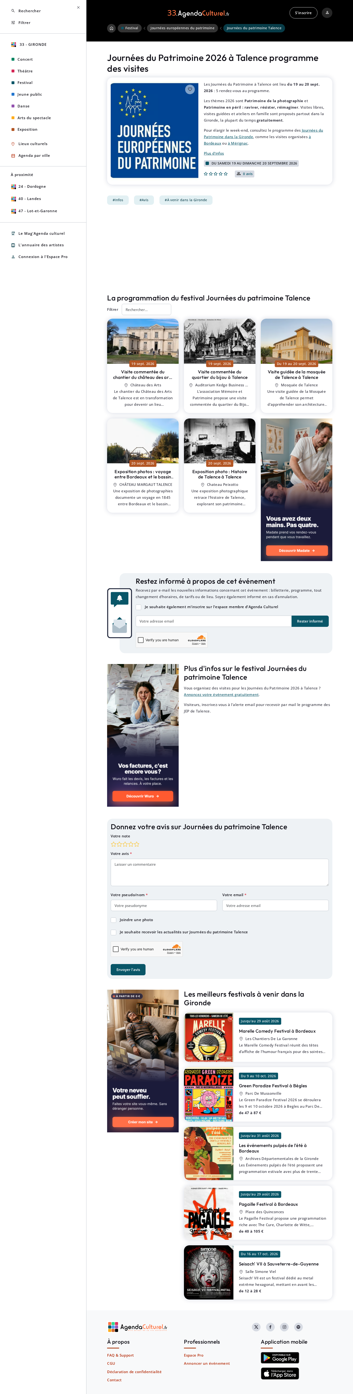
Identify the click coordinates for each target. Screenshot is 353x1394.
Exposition (28, 129)
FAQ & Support (120, 1355)
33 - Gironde (32, 44)
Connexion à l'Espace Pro (39, 257)
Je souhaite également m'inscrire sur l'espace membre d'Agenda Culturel (211, 606)
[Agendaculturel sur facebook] (270, 1327)
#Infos (118, 200)
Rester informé (310, 621)
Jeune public (30, 94)
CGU (111, 1363)
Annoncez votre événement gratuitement (221, 694)
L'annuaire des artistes (37, 245)
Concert (25, 59)
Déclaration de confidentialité (134, 1371)
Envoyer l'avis (128, 969)
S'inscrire (303, 12)
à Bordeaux (277, 1031)
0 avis (248, 174)
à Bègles (273, 1085)
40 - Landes (29, 198)
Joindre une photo (136, 919)
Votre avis (120, 853)
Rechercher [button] (26, 11)
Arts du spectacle (34, 117)
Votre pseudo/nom (128, 894)
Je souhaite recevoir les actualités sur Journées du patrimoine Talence (184, 931)
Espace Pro (193, 1355)
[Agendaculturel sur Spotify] (298, 1327)
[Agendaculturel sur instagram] (284, 1327)
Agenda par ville (30, 156)
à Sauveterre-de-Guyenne (279, 1264)
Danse (24, 106)
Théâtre (25, 71)
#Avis (144, 200)
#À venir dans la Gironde (186, 200)
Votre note (120, 836)
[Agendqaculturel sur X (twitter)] (256, 1327)
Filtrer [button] (20, 22)
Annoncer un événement (207, 1363)
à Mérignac (238, 143)
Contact (114, 1379)
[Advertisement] (219, 249)
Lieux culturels (29, 144)
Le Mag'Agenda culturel (38, 233)
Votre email (233, 894)
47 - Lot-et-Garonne (37, 210)
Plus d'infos (214, 153)
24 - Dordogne (32, 186)
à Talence (143, 377)
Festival (25, 82)
